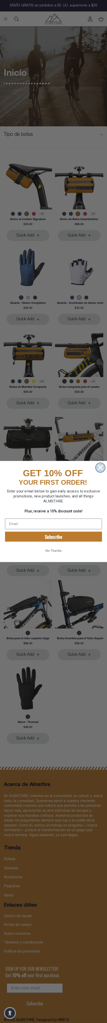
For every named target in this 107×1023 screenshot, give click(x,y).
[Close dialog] (100, 467)
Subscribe (53, 536)
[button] (10, 1013)
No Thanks (53, 550)
